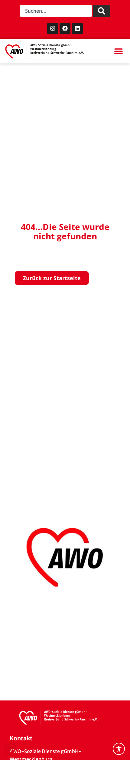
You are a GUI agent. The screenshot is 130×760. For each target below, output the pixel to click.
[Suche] (101, 11)
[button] (118, 51)
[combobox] (56, 11)
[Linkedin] (77, 28)
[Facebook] (65, 28)
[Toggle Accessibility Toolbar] (118, 748)
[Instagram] (52, 28)
